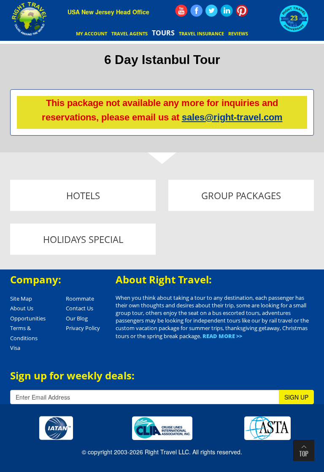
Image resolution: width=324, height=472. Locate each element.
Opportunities (28, 318)
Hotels (83, 195)
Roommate (80, 298)
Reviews (238, 33)
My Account (91, 33)
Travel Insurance (201, 33)
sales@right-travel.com (232, 117)
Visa (15, 348)
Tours (163, 32)
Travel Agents (129, 33)
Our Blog (77, 318)
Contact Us (79, 308)
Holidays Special (83, 239)
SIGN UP (296, 397)
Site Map (21, 298)
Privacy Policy (83, 328)
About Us (21, 308)
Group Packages (241, 195)
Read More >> (222, 336)
